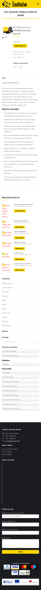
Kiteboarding (6, 326)
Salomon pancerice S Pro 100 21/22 (22, 263)
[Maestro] (33, 569)
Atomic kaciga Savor (19, 253)
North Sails (5, 292)
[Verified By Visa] (15, 574)
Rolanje (4, 309)
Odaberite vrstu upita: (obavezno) (12, 513)
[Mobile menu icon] (38, 4)
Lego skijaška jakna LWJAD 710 (21, 220)
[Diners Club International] (7, 569)
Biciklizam (5, 321)
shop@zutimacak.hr (13, 441)
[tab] (20, 77)
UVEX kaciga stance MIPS (20, 242)
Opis (3, 78)
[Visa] (15, 569)
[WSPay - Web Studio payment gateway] (24, 574)
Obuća (4, 300)
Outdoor (4, 317)
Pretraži (37, 342)
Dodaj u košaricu (20, 46)
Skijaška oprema (18, 54)
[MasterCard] (24, 569)
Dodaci (4, 304)
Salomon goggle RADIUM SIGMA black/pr (23, 204)
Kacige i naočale (25, 52)
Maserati (5, 296)
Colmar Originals (7, 288)
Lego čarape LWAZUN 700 (20, 231)
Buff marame (6, 313)
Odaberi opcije (19, 227)
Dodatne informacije (10, 83)
